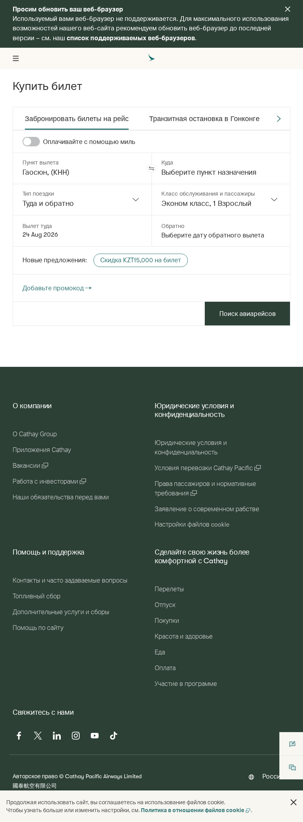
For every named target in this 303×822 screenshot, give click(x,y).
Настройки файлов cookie (192, 524)
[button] (151, 168)
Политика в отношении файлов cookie (192, 810)
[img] (287, 9)
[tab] (76, 118)
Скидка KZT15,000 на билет (140, 260)
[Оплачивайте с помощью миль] (31, 141)
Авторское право (35, 776)
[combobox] (82, 199)
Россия (273, 776)
